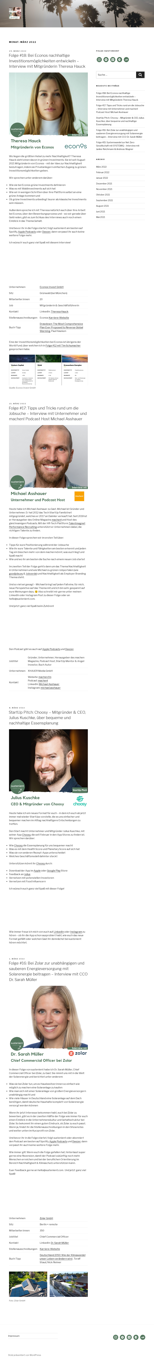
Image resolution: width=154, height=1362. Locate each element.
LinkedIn (59, 931)
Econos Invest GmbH (52, 287)
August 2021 (102, 206)
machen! (57, 519)
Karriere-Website (59, 317)
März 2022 (101, 166)
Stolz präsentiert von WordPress (24, 1355)
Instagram (76, 931)
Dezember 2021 (104, 183)
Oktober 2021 (103, 194)
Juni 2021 (100, 211)
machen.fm (44, 677)
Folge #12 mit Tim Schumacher (63, 345)
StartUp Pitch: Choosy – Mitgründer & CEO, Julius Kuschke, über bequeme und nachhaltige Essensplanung (47, 717)
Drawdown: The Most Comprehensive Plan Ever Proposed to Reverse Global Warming (61, 327)
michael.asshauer (51, 687)
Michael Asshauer (49, 684)
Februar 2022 (102, 172)
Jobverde (31, 573)
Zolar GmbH (46, 1218)
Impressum (14, 1336)
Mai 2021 (100, 217)
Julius (27, 874)
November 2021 (104, 189)
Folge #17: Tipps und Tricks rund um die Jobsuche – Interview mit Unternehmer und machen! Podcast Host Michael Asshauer (48, 413)
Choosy (26, 834)
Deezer (46, 231)
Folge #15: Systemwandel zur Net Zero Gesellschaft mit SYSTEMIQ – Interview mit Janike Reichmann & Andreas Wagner (117, 145)
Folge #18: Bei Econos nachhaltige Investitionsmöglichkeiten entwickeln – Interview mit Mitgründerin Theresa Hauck (47, 61)
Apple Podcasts (27, 231)
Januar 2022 (102, 178)
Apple (37, 870)
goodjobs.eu (16, 573)
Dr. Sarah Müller (60, 1242)
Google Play (53, 870)
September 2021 (104, 200)
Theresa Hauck (59, 311)
